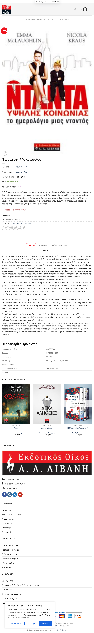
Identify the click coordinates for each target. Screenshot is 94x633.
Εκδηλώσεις (7, 567)
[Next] (92, 412)
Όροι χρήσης (7, 581)
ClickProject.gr (62, 630)
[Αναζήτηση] (75, 9)
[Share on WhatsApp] (4, 228)
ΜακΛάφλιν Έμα (20, 172)
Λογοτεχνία (51, 19)
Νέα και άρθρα (8, 563)
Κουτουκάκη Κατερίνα (47, 433)
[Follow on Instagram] (9, 494)
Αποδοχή (45, 623)
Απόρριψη (31, 623)
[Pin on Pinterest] (20, 228)
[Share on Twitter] (12, 228)
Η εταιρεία (6, 510)
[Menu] (90, 9)
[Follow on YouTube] (20, 494)
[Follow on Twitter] (14, 494)
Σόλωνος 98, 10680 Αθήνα (14, 484)
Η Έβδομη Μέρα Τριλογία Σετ (78, 428)
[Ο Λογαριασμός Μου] (80, 9)
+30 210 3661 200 (11, 479)
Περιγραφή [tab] (31, 245)
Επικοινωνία (7, 532)
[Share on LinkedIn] (24, 228)
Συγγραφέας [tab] (42, 245)
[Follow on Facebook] (4, 494)
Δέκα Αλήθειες (47, 428)
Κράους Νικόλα (20, 167)
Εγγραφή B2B (7, 523)
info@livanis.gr (10, 488)
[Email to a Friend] (16, 228)
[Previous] (2, 412)
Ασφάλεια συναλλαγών (11, 594)
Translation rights (9, 598)
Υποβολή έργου (8, 519)
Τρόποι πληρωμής (9, 554)
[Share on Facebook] (8, 228)
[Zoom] (5, 153)
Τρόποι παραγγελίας (10, 550)
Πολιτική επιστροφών (11, 558)
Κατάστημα (41, 19)
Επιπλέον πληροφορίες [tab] (58, 245)
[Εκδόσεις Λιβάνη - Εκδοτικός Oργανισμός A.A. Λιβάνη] (9, 9)
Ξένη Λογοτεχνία (63, 19)
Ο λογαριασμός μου (10, 545)
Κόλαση (16, 428)
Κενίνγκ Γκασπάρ (16, 433)
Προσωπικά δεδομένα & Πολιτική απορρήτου (20, 585)
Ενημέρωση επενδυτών (11, 514)
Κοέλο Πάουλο (77, 433)
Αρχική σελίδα (30, 19)
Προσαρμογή (16, 623)
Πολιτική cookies (9, 589)
